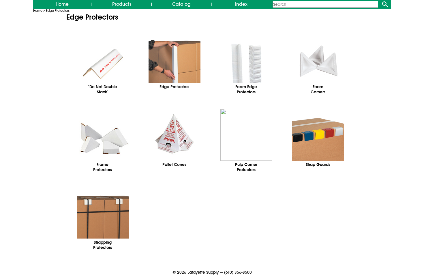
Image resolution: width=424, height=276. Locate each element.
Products (122, 4)
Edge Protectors (58, 11)
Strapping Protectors (102, 245)
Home (62, 4)
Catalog (181, 4)
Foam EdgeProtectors (246, 89)
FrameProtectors (102, 167)
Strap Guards (318, 164)
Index (241, 4)
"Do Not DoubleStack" (102, 89)
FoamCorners (318, 89)
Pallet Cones (174, 164)
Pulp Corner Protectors (246, 167)
